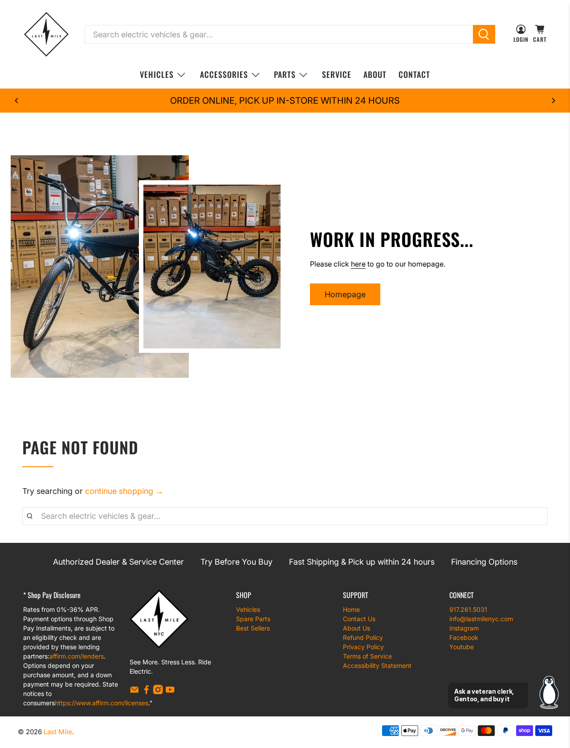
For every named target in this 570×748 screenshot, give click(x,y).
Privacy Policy (363, 647)
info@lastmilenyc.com (481, 619)
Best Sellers (253, 628)
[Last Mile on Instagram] (158, 691)
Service (336, 74)
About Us (356, 628)
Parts (285, 74)
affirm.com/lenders (76, 656)
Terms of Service (367, 656)
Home (351, 609)
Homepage (345, 294)
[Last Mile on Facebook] (146, 691)
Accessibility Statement (377, 665)
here (358, 263)
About (375, 74)
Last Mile (58, 732)
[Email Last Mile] (134, 691)
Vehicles (248, 609)
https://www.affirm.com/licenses (101, 703)
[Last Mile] (46, 34)
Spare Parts (253, 619)
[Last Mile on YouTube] (170, 691)
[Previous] (17, 100)
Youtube (461, 647)
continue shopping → (124, 491)
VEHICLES (157, 74)
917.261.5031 (468, 609)
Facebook (463, 637)
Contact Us (359, 619)
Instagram (464, 628)
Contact (414, 74)
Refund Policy (363, 637)
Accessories (224, 74)
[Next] (553, 100)
